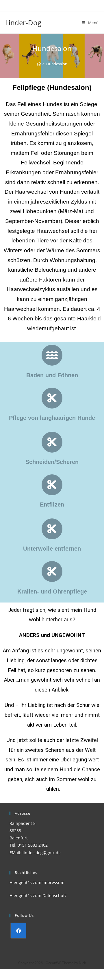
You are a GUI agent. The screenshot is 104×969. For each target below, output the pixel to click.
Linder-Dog (23, 22)
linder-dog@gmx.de (42, 852)
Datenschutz (54, 895)
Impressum (53, 882)
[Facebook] (18, 931)
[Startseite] (39, 63)
